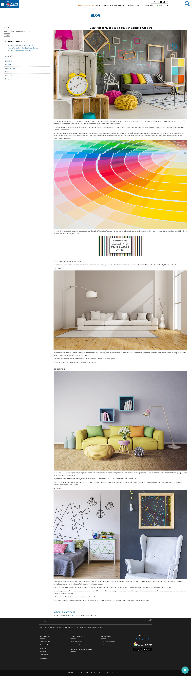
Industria (8, 72)
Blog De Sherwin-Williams (82, 649)
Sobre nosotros (78, 636)
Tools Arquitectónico (108, 642)
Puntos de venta (135, 6)
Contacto (149, 5)
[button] (185, 670)
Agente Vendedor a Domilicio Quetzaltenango (23, 48)
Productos (45, 636)
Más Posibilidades (102, 5)
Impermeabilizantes (47, 645)
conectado (73, 615)
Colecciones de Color (86, 5)
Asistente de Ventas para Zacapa (19, 50)
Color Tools (106, 636)
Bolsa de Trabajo (76, 642)
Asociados (9, 75)
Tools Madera (105, 645)
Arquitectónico (10, 68)
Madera (8, 65)
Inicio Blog (8, 61)
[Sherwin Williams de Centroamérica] (12, 3)
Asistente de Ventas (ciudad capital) (20, 45)
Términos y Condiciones (79, 645)
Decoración (9, 79)
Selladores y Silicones (117, 5)
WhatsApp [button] (162, 5)
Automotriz (44, 655)
